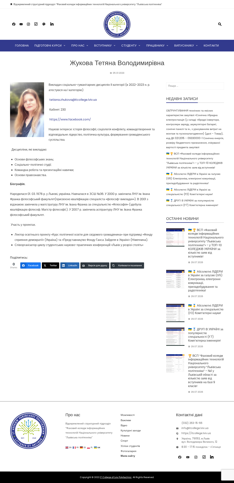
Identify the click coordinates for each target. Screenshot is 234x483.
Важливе (126, 420)
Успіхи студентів (130, 446)
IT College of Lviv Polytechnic (116, 477)
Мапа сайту (128, 456)
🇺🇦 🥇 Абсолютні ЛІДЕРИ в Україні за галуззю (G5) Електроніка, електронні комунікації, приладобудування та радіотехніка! (193, 178)
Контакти (211, 45)
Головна (22, 45)
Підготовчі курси (48, 45)
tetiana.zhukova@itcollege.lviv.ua (73, 100)
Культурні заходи (131, 430)
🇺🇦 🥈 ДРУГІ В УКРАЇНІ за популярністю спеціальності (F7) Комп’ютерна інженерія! (205, 335)
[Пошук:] (195, 86)
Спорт (124, 440)
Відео (124, 425)
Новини (125, 435)
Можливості (128, 415)
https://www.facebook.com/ (70, 119)
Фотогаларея (128, 451)
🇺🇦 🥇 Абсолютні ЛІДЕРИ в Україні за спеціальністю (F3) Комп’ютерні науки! (205, 309)
